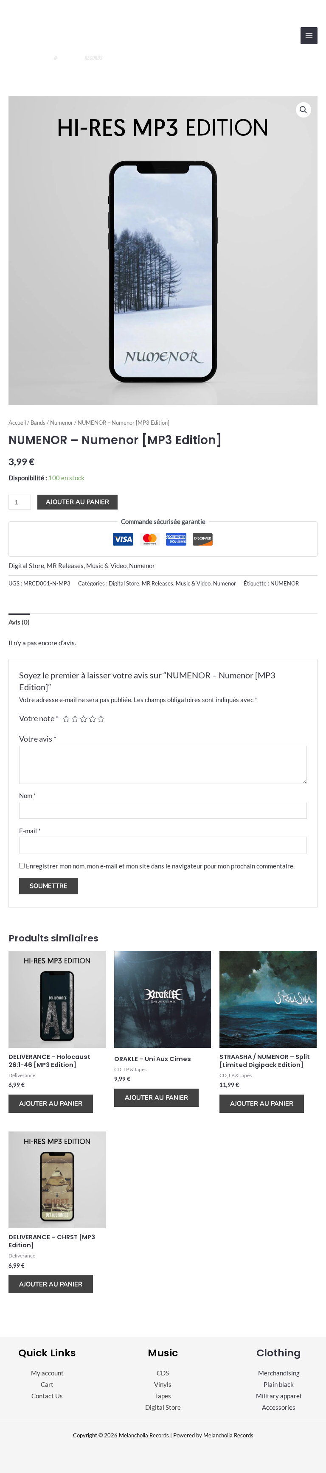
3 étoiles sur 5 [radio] (83, 719)
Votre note (39, 718)
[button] (303, 110)
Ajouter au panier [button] (50, 1103)
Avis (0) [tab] (19, 622)
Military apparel (278, 1396)
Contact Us (47, 1396)
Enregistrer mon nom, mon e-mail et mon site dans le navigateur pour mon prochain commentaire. (160, 866)
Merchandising (279, 1373)
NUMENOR (284, 583)
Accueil (17, 422)
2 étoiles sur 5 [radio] (75, 719)
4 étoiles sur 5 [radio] (92, 719)
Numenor (61, 422)
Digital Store (26, 565)
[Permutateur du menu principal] (309, 35)
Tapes (163, 1396)
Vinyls (162, 1384)
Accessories (278, 1407)
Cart (47, 1384)
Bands (38, 422)
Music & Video (106, 565)
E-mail (30, 831)
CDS (163, 1373)
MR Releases (65, 565)
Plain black (279, 1384)
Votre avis (37, 738)
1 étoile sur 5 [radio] (66, 719)
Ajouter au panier (77, 502)
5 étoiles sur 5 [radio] (101, 719)
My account (47, 1373)
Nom (27, 795)
